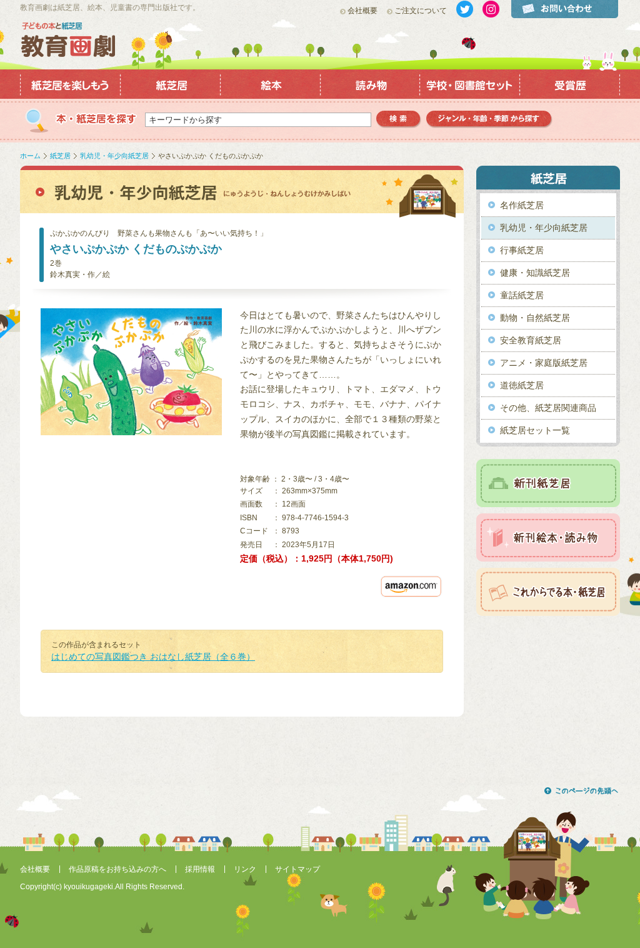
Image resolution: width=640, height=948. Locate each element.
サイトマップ (297, 869)
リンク (245, 869)
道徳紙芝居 (522, 385)
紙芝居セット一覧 (535, 430)
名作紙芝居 (522, 205)
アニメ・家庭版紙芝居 (544, 363)
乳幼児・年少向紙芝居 (114, 155)
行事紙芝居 (522, 250)
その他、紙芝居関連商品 (548, 408)
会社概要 (363, 10)
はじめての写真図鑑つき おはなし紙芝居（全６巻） (153, 657)
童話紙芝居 (522, 295)
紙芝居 (60, 155)
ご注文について (420, 10)
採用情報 (200, 869)
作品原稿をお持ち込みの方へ (117, 869)
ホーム (30, 155)
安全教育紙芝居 (530, 340)
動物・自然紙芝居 (535, 318)
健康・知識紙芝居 (535, 273)
